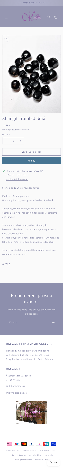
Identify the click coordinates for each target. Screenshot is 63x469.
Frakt (14, 130)
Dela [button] (7, 263)
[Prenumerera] (53, 322)
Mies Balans (16, 450)
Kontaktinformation (43, 460)
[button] (6, 17)
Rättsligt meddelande (23, 460)
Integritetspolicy (19, 455)
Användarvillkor (35, 455)
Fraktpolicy (49, 455)
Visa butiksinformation (17, 179)
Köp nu (31, 160)
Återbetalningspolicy (48, 450)
